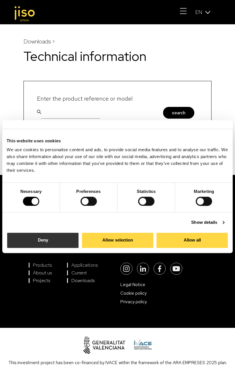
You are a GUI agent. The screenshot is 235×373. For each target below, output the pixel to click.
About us (42, 273)
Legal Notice (132, 285)
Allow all (192, 240)
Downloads (83, 280)
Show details (204, 222)
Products (42, 265)
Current (79, 273)
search (178, 113)
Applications (84, 265)
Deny (43, 240)
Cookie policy (133, 293)
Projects (41, 280)
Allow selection (117, 240)
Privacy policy (133, 302)
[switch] (89, 201)
